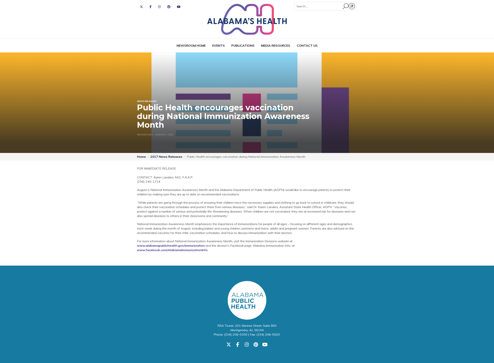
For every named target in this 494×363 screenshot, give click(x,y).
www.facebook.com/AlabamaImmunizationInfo (172, 250)
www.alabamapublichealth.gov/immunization (171, 245)
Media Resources (275, 45)
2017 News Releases (166, 157)
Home (141, 157)
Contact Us (307, 45)
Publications (243, 45)
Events (218, 45)
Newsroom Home (191, 45)
